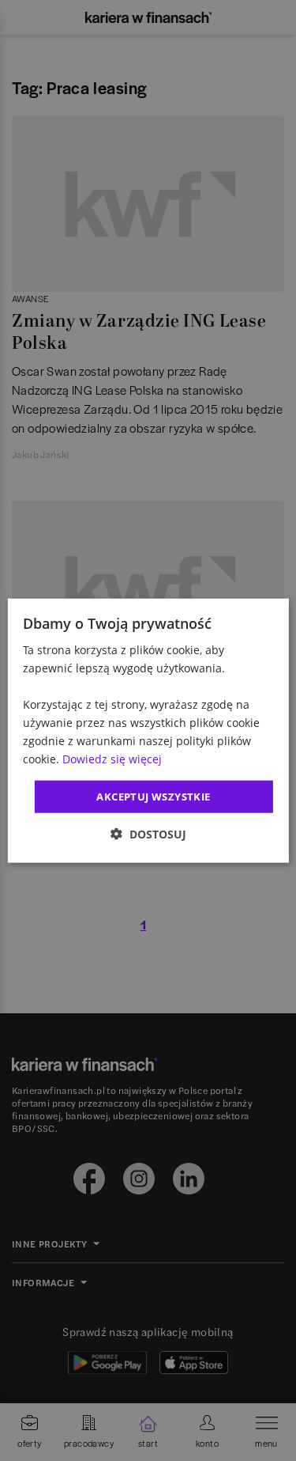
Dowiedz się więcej (112, 758)
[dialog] (147, 730)
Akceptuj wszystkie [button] (153, 796)
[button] (148, 834)
